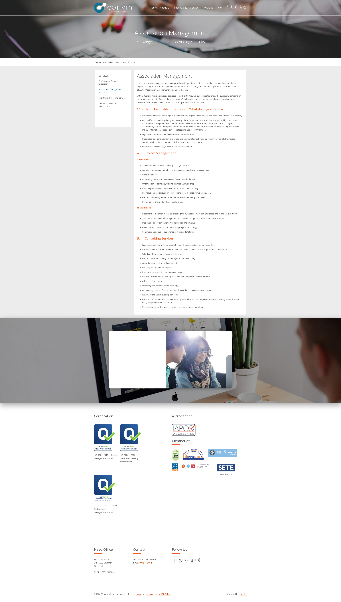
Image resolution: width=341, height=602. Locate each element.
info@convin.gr (145, 563)
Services (98, 62)
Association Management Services (120, 62)
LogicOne (243, 594)
